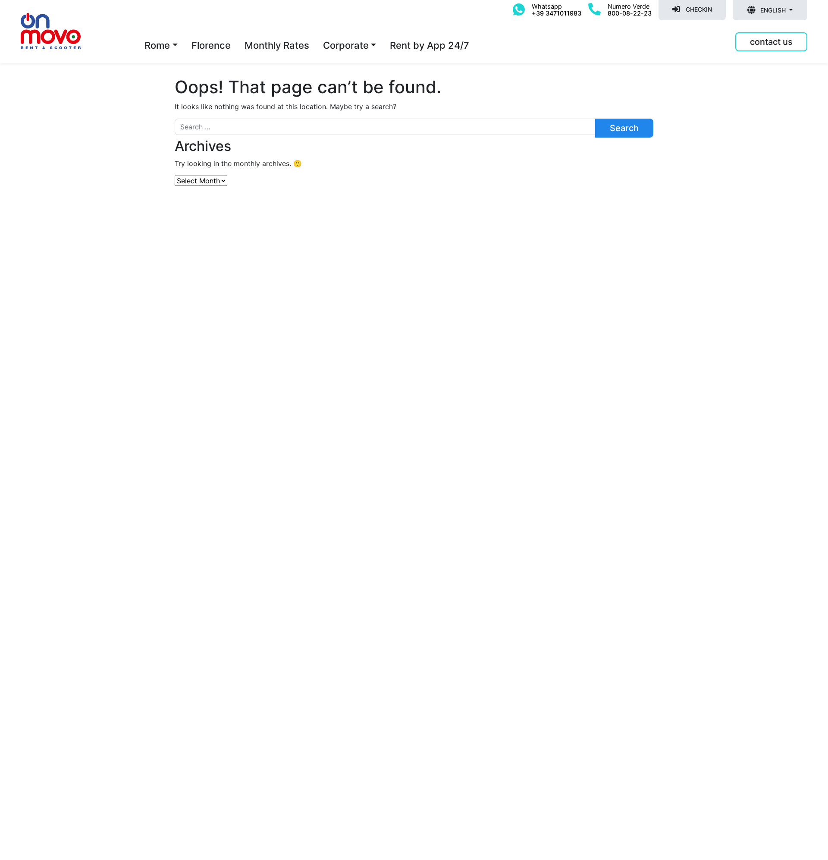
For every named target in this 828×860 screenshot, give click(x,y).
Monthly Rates (277, 45)
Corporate (346, 45)
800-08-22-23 (630, 13)
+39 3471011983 (556, 13)
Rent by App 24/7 (429, 45)
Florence (211, 45)
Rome (157, 45)
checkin (698, 9)
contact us (771, 42)
